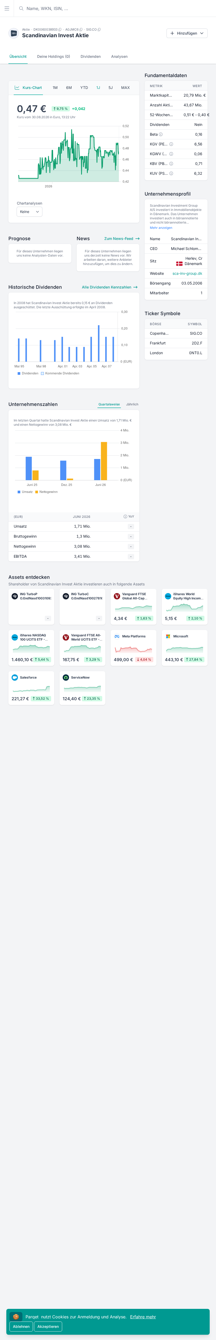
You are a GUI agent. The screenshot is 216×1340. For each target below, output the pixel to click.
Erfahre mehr (143, 1316)
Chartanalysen (29, 203)
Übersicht (18, 56)
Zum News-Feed (119, 238)
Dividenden (91, 56)
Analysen (119, 56)
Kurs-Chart (32, 87)
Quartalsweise (109, 404)
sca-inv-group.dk (187, 273)
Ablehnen (21, 1326)
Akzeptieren (48, 1326)
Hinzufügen (187, 33)
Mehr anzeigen (161, 228)
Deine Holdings (53, 56)
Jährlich (132, 404)
